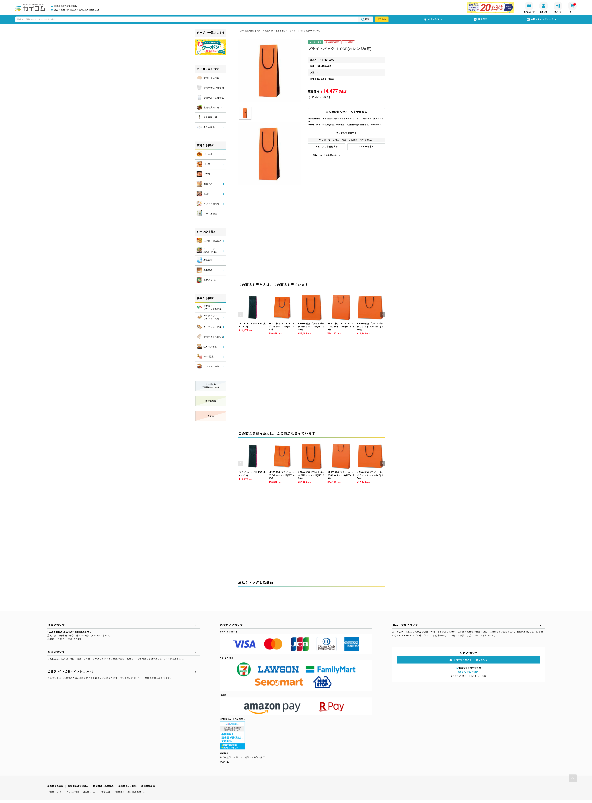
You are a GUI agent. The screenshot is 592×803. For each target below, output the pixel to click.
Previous (240, 314)
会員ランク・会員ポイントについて (71, 671)
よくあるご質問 (72, 792)
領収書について (91, 792)
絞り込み (382, 19)
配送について (56, 652)
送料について (56, 625)
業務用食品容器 (55, 786)
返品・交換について (405, 625)
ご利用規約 (119, 792)
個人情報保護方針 (136, 792)
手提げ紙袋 (281, 31)
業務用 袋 (269, 31)
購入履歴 (482, 19)
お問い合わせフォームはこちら (469, 660)
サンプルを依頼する (346, 133)
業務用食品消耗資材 (254, 31)
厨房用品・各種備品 (103, 786)
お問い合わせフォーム (542, 19)
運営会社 (105, 792)
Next (382, 314)
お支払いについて (231, 625)
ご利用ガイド (54, 792)
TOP (241, 31)
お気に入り (434, 19)
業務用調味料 (148, 786)
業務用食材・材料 (127, 786)
